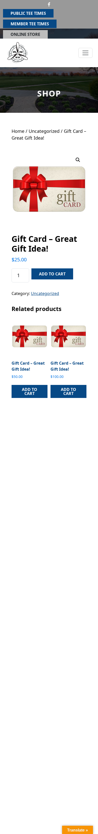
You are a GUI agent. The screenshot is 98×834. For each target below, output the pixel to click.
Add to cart (52, 274)
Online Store (25, 34)
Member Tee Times (30, 24)
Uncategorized (44, 131)
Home (18, 131)
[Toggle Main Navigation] (85, 53)
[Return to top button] (88, 824)
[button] (77, 159)
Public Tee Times (28, 13)
